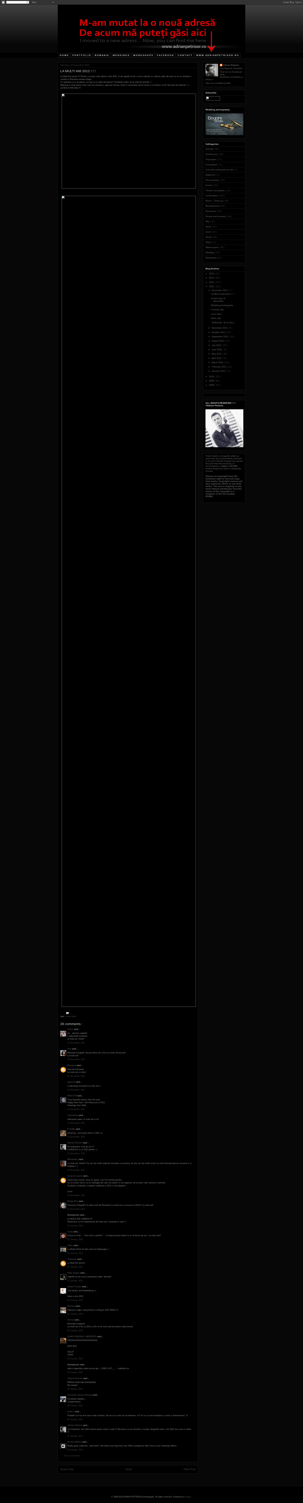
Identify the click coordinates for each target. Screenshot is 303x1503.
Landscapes (71, 1016)
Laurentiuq (73, 1115)
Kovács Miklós (74, 1442)
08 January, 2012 (75, 1419)
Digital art (210, 175)
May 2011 (217, 353)
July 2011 (217, 345)
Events (209, 185)
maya (70, 1231)
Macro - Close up (214, 200)
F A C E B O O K (165, 55)
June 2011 (217, 349)
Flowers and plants (215, 190)
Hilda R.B (72, 1095)
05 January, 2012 (75, 1389)
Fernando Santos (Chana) (80, 1395)
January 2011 (219, 371)
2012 (212, 282)
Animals (209, 149)
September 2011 (220, 336)
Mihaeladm (73, 1159)
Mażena (71, 1306)
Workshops (211, 257)
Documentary (212, 180)
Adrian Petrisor (75, 1143)
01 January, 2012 (75, 1225)
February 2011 (219, 366)
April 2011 (217, 358)
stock (208, 232)
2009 (212, 380)
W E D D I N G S (121, 55)
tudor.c (71, 1411)
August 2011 (218, 341)
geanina (71, 1082)
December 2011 (220, 290)
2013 (212, 278)
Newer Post (66, 1469)
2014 (212, 273)
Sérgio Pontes (74, 1286)
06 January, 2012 (75, 1405)
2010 (212, 376)
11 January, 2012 (75, 1436)
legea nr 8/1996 (229, 466)
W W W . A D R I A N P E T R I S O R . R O (217, 55)
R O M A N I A (102, 55)
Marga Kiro (73, 1201)
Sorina (70, 1320)
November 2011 (220, 328)
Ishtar (70, 1245)
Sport (208, 226)
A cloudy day (217, 309)
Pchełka (71, 1129)
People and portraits (215, 216)
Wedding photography (222, 305)
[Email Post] (67, 1013)
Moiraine (72, 1065)
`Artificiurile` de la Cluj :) (223, 322)
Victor (70, 1029)
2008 (212, 385)
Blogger (187, 1497)
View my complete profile (217, 83)
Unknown (72, 1259)
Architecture (211, 154)
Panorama (211, 211)
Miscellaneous (212, 206)
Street (208, 237)
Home (128, 1469)
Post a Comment (72, 1456)
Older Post (189, 1469)
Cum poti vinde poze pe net (219, 169)
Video (208, 242)
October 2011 (219, 332)
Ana (69, 1049)
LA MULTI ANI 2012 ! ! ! (222, 294)
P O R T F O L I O (81, 55)
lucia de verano (75, 1176)
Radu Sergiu (73, 1273)
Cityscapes (211, 159)
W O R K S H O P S (143, 55)
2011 (211, 286)
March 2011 (218, 362)
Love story (216, 314)
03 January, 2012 (75, 1358)
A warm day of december (218, 299)
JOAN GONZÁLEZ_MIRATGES (82, 1336)
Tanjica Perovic (75, 1378)
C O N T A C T (185, 55)
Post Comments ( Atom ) (134, 1477)
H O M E (64, 55)
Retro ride (216, 318)
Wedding (210, 252)
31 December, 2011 (76, 1043)
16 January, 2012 (75, 1450)
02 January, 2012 (75, 1314)
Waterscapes (212, 247)
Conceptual (211, 164)
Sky (207, 221)
